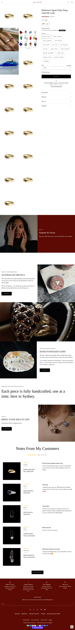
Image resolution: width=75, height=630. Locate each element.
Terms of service (35, 620)
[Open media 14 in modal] (9, 156)
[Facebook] (33, 609)
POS (38, 623)
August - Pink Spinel (65, 49)
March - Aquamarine (47, 41)
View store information (56, 86)
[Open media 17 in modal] (28, 180)
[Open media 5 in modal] (9, 63)
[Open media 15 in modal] (28, 156)
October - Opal (60, 53)
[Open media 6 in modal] (28, 63)
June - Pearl (54, 45)
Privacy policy (44, 620)
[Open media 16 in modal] (9, 180)
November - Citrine (47, 57)
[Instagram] (30, 609)
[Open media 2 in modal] (28, 16)
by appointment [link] (6, 429)
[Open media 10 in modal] (28, 109)
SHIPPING (24, 614)
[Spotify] (44, 609)
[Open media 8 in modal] (28, 86)
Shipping (44, 106)
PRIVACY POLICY (34, 614)
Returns (44, 101)
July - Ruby (45, 49)
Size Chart (69, 65)
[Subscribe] (71, 604)
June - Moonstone (64, 45)
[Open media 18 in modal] (9, 203)
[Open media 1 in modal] (9, 16)
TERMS (43, 614)
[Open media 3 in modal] (9, 39)
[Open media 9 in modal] (9, 109)
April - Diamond (58, 41)
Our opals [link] (45, 370)
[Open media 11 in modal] (9, 133)
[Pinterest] (41, 609)
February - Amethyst (57, 37)
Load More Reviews (37, 572)
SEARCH (17, 614)
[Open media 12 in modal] (28, 133)
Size (43, 65)
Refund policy (26, 620)
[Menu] (3, 2)
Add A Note (47, 72)
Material (44, 97)
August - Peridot (54, 49)
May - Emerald (46, 45)
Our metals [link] (6, 293)
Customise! (46, 61)
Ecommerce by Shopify (46, 623)
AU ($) (50, 620)
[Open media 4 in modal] (28, 39)
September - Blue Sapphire (48, 53)
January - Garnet (46, 37)
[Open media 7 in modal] (9, 86)
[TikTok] (37, 609)
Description (45, 92)
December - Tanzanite (59, 57)
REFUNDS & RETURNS (53, 614)
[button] (68, 2)
